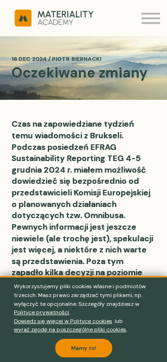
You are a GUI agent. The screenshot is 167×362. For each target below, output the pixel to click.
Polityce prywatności (41, 312)
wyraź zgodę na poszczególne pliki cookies (70, 329)
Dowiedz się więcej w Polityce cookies (63, 321)
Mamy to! (83, 348)
